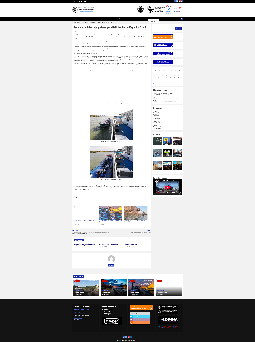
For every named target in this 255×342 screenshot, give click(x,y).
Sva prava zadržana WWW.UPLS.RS (124, 340)
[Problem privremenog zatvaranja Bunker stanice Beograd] (86, 213)
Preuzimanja (128, 19)
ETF (154, 114)
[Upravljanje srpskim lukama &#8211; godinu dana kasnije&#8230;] (136, 213)
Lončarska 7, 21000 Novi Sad (81, 310)
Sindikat (155, 124)
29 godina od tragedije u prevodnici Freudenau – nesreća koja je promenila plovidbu (84, 245)
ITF (154, 117)
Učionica (121, 19)
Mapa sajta (136, 19)
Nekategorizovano (157, 128)
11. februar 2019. (161, 294)
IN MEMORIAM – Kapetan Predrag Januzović (162, 94)
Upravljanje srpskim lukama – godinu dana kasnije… (135, 220)
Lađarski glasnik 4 (106, 292)
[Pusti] (155, 194)
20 (166, 77)
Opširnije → (111, 265)
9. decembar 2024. (103, 246)
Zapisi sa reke (86, 31)
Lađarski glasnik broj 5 (80, 292)
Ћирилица (144, 19)
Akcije (154, 110)
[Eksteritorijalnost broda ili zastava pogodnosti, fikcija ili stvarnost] (111, 213)
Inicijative (155, 115)
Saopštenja (155, 122)
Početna (75, 19)
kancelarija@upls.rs (78, 318)
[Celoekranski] (179, 194)
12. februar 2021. (106, 294)
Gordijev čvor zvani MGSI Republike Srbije (108, 244)
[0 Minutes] (114, 295)
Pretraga (155, 26)
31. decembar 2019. (134, 294)
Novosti (154, 119)
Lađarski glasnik (156, 118)
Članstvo (108, 19)
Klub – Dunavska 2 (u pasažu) (80, 312)
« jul (154, 83)
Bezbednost (155, 111)
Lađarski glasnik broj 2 (162, 292)
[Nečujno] (177, 194)
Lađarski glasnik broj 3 (135, 292)
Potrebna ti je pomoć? (92, 19)
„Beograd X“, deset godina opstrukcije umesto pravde (164, 101)
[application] (167, 187)
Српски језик (152, 21)
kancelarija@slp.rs (77, 316)
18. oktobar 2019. (79, 31)
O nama (101, 19)
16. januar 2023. (78, 294)
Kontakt (82, 19)
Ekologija (155, 112)
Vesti (114, 19)
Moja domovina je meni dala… (131, 244)
